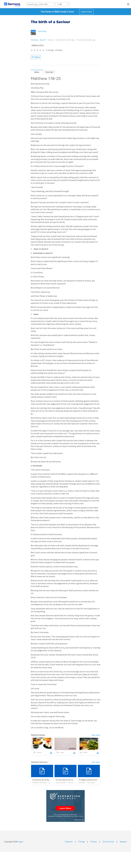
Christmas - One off (38, 40)
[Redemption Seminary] (65, 806)
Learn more (86, 11)
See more (96, 735)
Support (123, 841)
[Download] (51, 752)
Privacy (93, 841)
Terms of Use (108, 841)
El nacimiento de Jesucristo (68, 779)
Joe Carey (42, 31)
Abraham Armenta (39, 782)
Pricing (81, 841)
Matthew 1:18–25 (37, 45)
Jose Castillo (61, 782)
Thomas (82, 782)
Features (69, 841)
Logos (20, 841)
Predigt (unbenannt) (88, 779)
